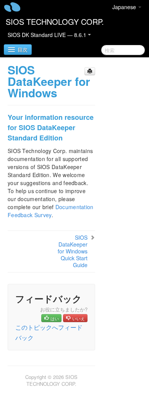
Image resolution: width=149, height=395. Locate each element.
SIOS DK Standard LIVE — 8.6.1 (48, 35)
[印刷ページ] (89, 71)
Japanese (125, 7)
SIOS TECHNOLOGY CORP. (55, 21)
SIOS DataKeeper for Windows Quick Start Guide (72, 251)
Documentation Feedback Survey (51, 211)
